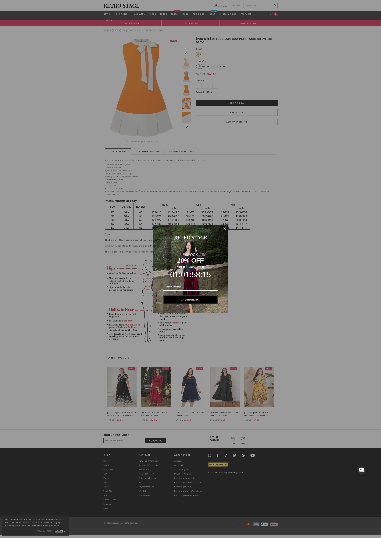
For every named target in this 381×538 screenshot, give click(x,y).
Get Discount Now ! (190, 299)
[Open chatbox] (361, 470)
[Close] (224, 228)
